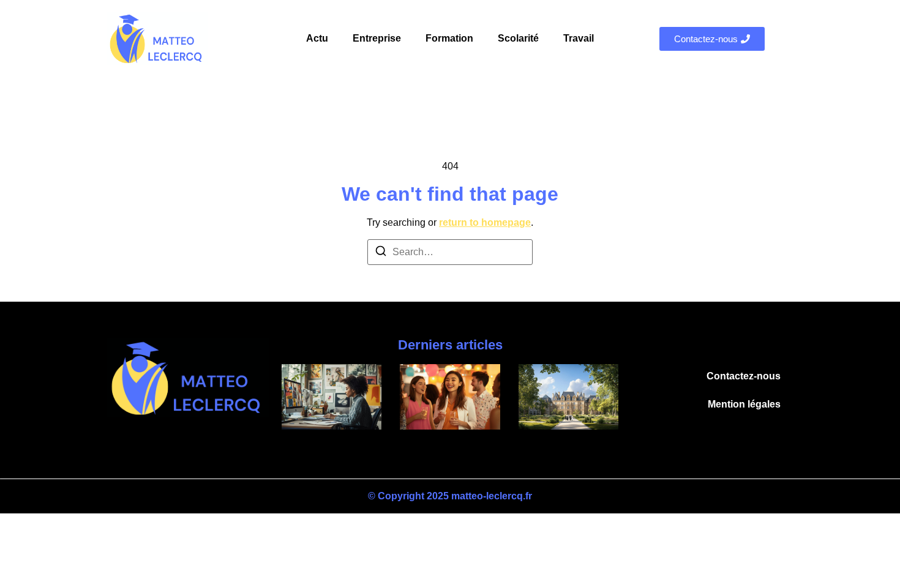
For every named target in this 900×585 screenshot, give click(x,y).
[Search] (381, 253)
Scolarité (518, 38)
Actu (317, 38)
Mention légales (744, 404)
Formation (449, 38)
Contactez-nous (744, 376)
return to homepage (485, 222)
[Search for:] (450, 252)
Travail (578, 38)
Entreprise (377, 38)
